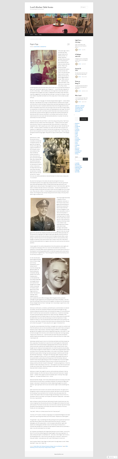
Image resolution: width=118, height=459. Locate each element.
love (57, 446)
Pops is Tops (34, 44)
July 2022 (77, 170)
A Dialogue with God (79, 107)
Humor (76, 143)
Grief (40, 446)
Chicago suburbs (48, 447)
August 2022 (77, 168)
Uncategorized (78, 150)
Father (38, 446)
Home (31, 34)
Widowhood (77, 152)
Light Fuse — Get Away (80, 105)
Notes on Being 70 (79, 110)
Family (35, 446)
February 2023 (78, 166)
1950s (67, 446)
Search (85, 159)
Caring (76, 127)
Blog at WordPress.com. (59, 454)
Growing (43, 446)
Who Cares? (78, 95)
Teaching (77, 149)
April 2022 (77, 171)
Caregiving (77, 126)
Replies (53, 447)
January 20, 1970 (78, 108)
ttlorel (80, 49)
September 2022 (78, 167)
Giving (76, 134)
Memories (60, 446)
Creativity (77, 129)
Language (77, 145)
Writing (76, 153)
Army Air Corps (41, 447)
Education (77, 130)
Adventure (77, 123)
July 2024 (77, 163)
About (36, 34)
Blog (40, 34)
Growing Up (47, 446)
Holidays (51, 446)
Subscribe (83, 119)
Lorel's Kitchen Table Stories (41, 7)
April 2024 (77, 164)
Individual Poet (43, 46)
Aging (76, 124)
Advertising (32, 447)
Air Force (36, 447)
